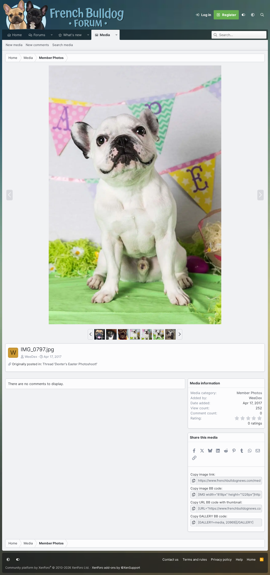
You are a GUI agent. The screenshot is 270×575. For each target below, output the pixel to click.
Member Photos (249, 393)
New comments (37, 45)
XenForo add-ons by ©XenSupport (116, 567)
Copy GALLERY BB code (208, 516)
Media (105, 35)
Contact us (170, 559)
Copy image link (202, 474)
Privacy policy (221, 559)
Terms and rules (195, 559)
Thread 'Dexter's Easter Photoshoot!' (70, 364)
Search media (62, 45)
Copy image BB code (205, 488)
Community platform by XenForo (47, 567)
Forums (39, 35)
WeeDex (31, 357)
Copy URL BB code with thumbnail (215, 502)
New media (14, 45)
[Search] (262, 14)
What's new (72, 35)
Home (17, 35)
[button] (252, 14)
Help (239, 559)
